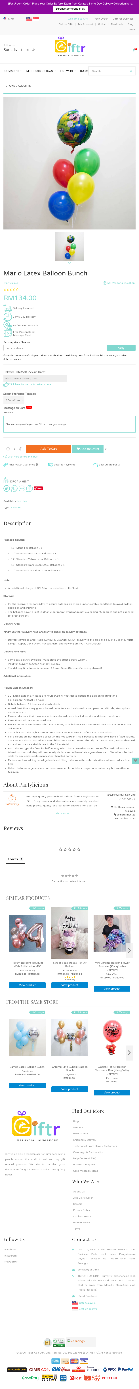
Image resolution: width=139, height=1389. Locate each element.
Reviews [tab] (13, 859)
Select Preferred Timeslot (19, 393)
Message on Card (17, 408)
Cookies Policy (82, 1216)
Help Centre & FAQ (84, 1158)
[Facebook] (21, 50)
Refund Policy (81, 1222)
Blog (76, 1121)
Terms (77, 1228)
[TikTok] (33, 50)
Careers (77, 1203)
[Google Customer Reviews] (81, 1343)
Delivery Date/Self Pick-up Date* (24, 372)
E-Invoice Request (84, 1164)
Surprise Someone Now (70, 8)
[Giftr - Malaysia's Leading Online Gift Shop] (69, 46)
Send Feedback (88, 1296)
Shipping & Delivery (84, 1139)
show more (63, 813)
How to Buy (80, 1133)
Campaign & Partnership (88, 1152)
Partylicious (11, 282)
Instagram (10, 1255)
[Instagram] (27, 50)
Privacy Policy (81, 1210)
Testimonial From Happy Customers (95, 1146)
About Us (79, 1191)
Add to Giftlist (89, 449)
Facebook (10, 1249)
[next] (129, 950)
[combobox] (112, 71)
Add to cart (48, 449)
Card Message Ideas (85, 1170)
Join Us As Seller (83, 1197)
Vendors (78, 1127)
